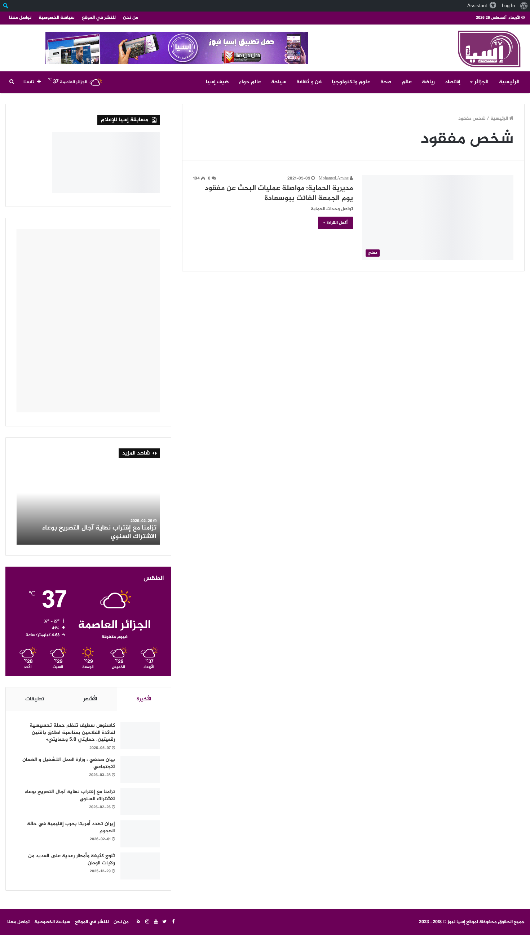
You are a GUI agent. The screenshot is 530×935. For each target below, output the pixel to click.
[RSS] (138, 922)
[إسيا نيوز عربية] (488, 47)
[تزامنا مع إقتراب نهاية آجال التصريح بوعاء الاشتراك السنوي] (140, 801)
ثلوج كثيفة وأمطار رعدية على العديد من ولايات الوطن (90, 532)
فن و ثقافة (309, 82)
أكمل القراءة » (335, 222)
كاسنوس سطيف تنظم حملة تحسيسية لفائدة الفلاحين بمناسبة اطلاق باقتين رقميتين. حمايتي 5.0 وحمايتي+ (72, 732)
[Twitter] (164, 922)
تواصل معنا (20, 18)
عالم (407, 82)
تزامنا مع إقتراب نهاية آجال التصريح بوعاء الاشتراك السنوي (70, 795)
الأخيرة (144, 699)
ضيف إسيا (217, 82)
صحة (386, 82)
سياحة (278, 82)
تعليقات (34, 699)
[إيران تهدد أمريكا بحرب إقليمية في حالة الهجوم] (140, 833)
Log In (508, 5)
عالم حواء (250, 82)
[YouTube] (155, 922)
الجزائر (481, 82)
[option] (88, 505)
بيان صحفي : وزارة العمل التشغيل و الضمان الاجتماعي (68, 763)
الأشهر (90, 699)
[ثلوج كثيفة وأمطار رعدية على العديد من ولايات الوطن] (140, 865)
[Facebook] (173, 922)
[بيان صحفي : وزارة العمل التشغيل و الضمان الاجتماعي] (140, 769)
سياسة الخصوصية (57, 18)
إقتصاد (452, 82)
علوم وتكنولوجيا (351, 82)
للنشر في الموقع (99, 18)
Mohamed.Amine (334, 178)
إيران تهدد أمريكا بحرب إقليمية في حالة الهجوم (71, 827)
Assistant (477, 5)
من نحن (130, 18)
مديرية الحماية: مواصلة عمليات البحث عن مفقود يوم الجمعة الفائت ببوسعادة (278, 193)
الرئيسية (509, 82)
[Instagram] (147, 922)
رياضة (428, 82)
